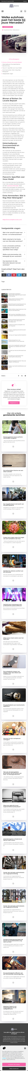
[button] (25, 1048)
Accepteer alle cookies (14, 1064)
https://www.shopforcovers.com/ (12, 219)
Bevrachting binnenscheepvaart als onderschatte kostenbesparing (17, 304)
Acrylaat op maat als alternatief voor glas (17, 351)
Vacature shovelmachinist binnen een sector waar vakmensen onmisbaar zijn (16, 320)
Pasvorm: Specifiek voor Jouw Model (12, 68)
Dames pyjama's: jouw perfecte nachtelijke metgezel (13, 437)
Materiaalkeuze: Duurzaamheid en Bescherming (11, 65)
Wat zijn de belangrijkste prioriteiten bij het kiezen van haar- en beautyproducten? (12, 773)
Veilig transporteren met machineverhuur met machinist (16, 341)
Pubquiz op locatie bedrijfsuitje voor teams (17, 366)
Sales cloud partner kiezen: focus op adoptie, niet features (17, 361)
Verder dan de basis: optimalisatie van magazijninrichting (13, 873)
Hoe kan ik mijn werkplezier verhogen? (12, 739)
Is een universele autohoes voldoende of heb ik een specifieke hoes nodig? (14, 247)
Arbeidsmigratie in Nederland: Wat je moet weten (12, 839)
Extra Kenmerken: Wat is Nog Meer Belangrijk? (11, 70)
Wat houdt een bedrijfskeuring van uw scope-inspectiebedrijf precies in (17, 315)
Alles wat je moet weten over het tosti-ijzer (13, 638)
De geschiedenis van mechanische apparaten (14, 705)
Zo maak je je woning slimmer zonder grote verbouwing (15, 356)
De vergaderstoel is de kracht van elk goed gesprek (13, 504)
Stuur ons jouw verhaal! (14, 389)
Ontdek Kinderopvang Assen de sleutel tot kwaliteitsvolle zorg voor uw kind (13, 941)
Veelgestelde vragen (7, 73)
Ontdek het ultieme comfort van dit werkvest (13, 571)
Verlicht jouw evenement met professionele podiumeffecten (12, 605)
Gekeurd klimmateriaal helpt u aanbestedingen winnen (16, 299)
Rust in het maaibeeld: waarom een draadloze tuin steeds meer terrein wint (17, 346)
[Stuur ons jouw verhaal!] (14, 384)
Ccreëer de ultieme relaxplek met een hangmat (16, 325)
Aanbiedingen (8, 26)
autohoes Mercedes (13, 185)
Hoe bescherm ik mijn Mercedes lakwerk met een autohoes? (14, 263)
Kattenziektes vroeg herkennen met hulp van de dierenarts (17, 310)
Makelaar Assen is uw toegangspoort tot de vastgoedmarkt (10, 1008)
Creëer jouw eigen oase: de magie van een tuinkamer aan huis (13, 538)
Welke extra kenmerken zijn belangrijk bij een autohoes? (14, 255)
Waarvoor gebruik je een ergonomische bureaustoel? (12, 806)
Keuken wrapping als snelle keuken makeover (17, 330)
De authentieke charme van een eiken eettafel (13, 471)
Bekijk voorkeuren (14, 1068)
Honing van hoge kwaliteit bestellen (17, 335)
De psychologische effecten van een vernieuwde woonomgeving (13, 973)
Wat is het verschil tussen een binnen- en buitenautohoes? (14, 233)
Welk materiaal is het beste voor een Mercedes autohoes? (14, 240)
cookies (4, 1058)
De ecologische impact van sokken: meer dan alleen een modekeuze (12, 673)
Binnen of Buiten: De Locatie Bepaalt (12, 62)
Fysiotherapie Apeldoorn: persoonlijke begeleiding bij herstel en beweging (17, 295)
